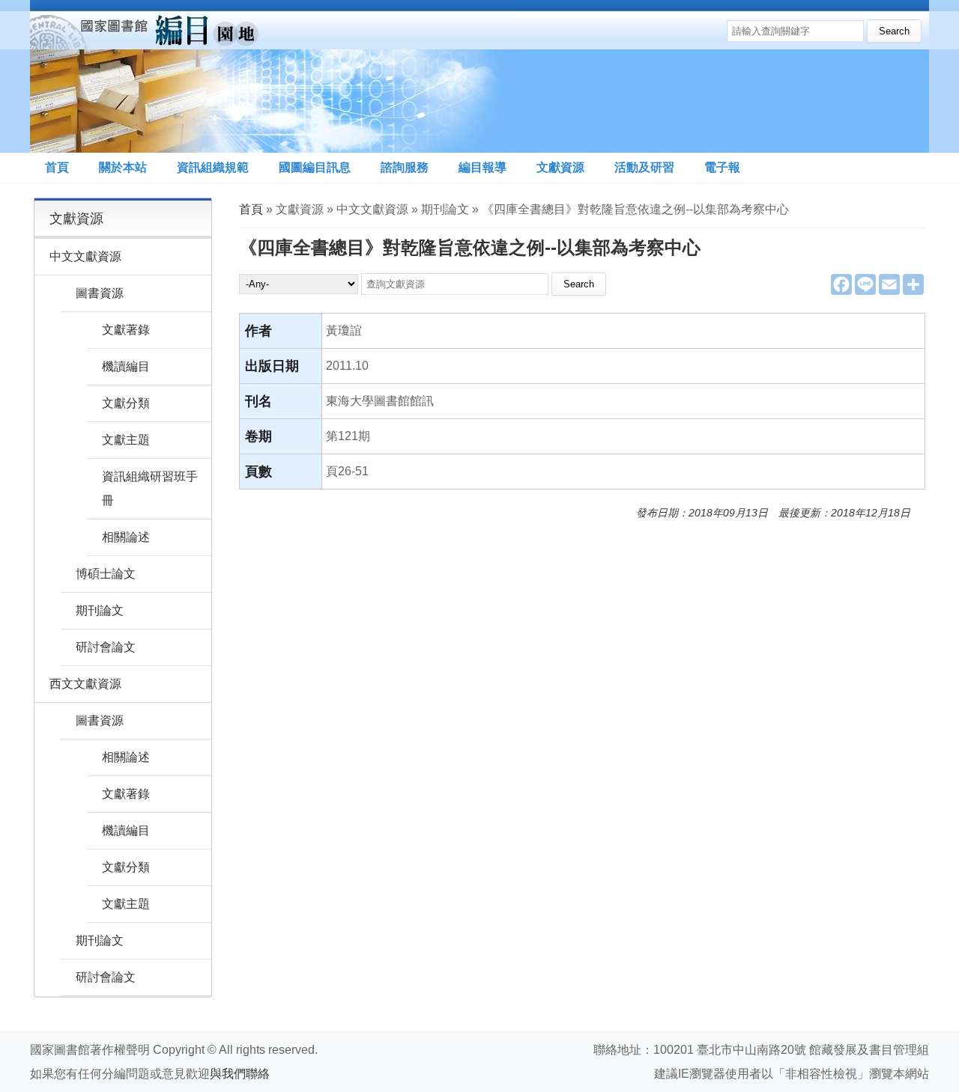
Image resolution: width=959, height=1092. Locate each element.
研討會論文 (106, 647)
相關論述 (126, 537)
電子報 (722, 167)
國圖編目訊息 (315, 167)
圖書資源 (100, 293)
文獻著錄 (126, 329)
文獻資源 (560, 167)
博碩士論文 (106, 573)
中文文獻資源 (85, 256)
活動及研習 (644, 167)
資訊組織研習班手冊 (150, 488)
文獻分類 (126, 403)
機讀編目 (126, 366)
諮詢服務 (405, 167)
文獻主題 (126, 439)
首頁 (57, 167)
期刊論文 (100, 610)
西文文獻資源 (85, 683)
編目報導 (482, 167)
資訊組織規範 (213, 167)
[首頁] (272, 76)
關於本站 (123, 167)
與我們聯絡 (240, 1073)
